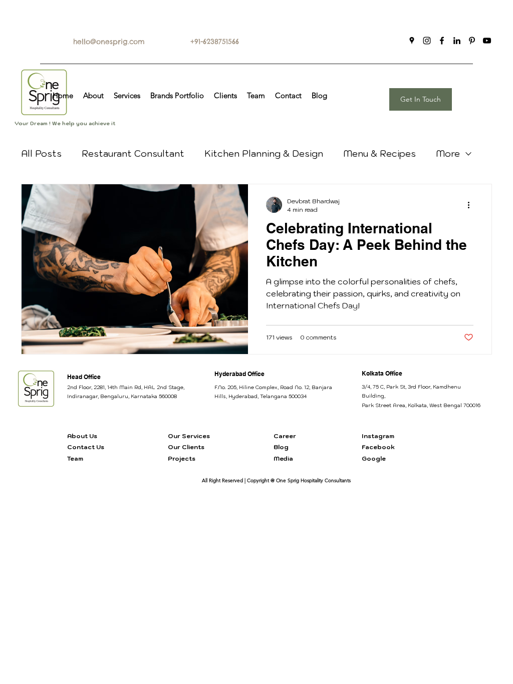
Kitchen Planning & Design (263, 153)
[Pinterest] (472, 41)
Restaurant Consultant (133, 153)
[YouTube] (487, 41)
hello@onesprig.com (109, 41)
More (448, 153)
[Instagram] (427, 41)
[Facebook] (442, 41)
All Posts (41, 153)
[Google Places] (412, 41)
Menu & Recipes (379, 153)
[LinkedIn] (457, 41)
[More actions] (472, 205)
